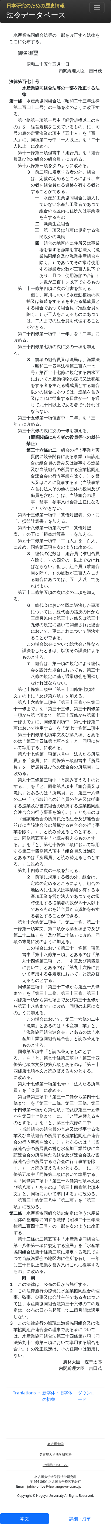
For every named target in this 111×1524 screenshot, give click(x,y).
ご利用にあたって (55, 1465)
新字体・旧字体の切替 (57, 1396)
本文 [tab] (24, 1519)
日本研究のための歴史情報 (35, 5)
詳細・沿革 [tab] (80, 1519)
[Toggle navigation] (97, 7)
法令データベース (36, 15)
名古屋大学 (55, 1444)
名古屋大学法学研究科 (55, 1454)
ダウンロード (86, 1396)
